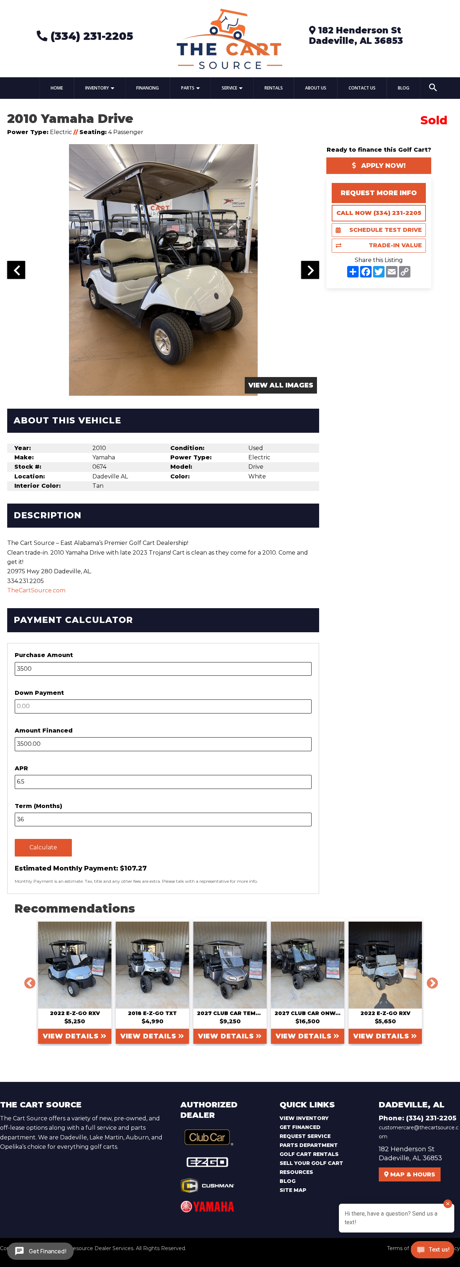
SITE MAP (293, 1190)
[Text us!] (432, 1252)
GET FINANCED (300, 1127)
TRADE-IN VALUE (395, 245)
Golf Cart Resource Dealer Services (89, 1248)
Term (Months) (38, 806)
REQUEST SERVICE (305, 1136)
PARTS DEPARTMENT (309, 1145)
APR (21, 768)
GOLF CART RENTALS (309, 1154)
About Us (315, 88)
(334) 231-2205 (90, 36)
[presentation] (16, 270)
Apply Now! (382, 166)
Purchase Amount (44, 655)
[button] (433, 88)
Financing (147, 88)
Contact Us (362, 88)
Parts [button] (187, 88)
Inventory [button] (97, 88)
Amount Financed (44, 730)
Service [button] (229, 88)
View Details (72, 1036)
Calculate (43, 847)
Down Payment (39, 692)
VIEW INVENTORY (304, 1118)
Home (57, 88)
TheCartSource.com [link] (36, 590)
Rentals (273, 88)
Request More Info (379, 193)
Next (429, 980)
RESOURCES (296, 1172)
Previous (27, 980)
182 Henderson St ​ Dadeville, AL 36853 (356, 35)
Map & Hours (411, 1174)
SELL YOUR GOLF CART (311, 1163)
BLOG (287, 1181)
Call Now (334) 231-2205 (378, 213)
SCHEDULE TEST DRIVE (385, 229)
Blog (403, 88)
